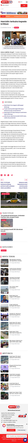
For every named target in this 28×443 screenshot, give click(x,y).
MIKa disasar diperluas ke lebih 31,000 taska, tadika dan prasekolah (15, 341)
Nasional (16, 27)
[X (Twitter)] (1, 175)
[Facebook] (5, 175)
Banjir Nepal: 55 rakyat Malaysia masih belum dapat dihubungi (15, 323)
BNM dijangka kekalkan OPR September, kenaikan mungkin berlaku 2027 (15, 260)
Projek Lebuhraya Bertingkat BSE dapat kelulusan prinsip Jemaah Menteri (15, 305)
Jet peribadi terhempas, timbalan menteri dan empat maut (13, 216)
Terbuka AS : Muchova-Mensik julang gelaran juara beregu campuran (15, 314)
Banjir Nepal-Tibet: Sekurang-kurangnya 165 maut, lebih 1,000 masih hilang (15, 332)
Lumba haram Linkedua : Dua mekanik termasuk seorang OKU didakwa (15, 269)
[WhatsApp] (8, 175)
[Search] (26, 9)
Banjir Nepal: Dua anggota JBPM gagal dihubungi (14, 296)
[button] (26, 2)
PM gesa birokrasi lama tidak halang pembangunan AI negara (15, 366)
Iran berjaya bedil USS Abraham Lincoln (12, 230)
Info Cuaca (5, 5)
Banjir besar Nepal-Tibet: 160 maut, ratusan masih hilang (15, 393)
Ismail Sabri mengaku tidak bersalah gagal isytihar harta (14, 375)
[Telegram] (12, 175)
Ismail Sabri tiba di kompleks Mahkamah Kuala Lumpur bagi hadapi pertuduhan (14, 384)
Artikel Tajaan (5, 193)
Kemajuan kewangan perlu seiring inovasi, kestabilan (14, 16)
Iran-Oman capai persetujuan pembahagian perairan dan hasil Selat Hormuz (15, 287)
